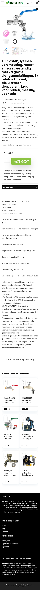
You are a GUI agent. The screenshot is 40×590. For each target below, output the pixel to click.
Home (4, 526)
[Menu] (2, 3)
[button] (37, 9)
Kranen (29, 145)
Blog (3, 529)
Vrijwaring (5, 547)
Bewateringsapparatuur (18, 145)
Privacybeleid (6, 541)
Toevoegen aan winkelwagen (21, 161)
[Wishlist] (32, 3)
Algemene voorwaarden (11, 544)
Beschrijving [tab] (8, 187)
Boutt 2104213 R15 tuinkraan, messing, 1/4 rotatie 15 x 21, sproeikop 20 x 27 (10, 403)
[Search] (27, 3)
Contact (5, 532)
